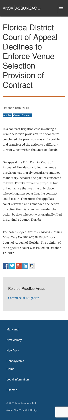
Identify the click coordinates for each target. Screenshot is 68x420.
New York (13, 350)
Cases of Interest (22, 115)
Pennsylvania (15, 361)
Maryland (12, 329)
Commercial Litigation (23, 298)
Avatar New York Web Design (21, 410)
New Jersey (14, 340)
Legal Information (18, 379)
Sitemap (12, 390)
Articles (7, 115)
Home (10, 369)
